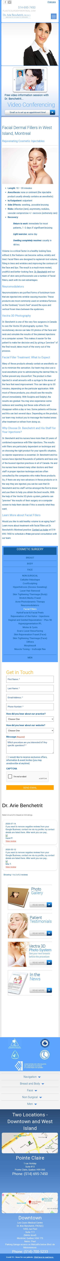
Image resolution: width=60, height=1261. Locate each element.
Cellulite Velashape (30, 579)
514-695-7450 (26, 7)
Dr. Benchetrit (40, 271)
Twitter (9, 2)
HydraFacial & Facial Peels (30, 612)
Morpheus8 (30, 645)
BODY (30, 563)
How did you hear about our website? (25, 725)
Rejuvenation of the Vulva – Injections (30, 616)
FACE (30, 569)
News (30, 984)
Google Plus (14, 2)
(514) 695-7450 (36, 1174)
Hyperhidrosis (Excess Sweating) (30, 587)
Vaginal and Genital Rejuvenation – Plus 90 (30, 620)
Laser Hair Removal (30, 590)
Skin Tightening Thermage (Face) (30, 638)
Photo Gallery (30, 899)
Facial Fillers (30, 609)
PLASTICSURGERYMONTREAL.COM (19, 11)
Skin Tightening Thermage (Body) (30, 594)
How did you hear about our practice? (26, 714)
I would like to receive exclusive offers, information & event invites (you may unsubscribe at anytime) (26, 760)
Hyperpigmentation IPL (30, 623)
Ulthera (30, 642)
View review (11, 841)
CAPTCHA (11, 768)
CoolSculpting (30, 583)
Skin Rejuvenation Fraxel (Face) (30, 634)
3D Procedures (30, 956)
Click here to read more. (44, 1257)
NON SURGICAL (30, 575)
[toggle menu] (54, 16)
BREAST (30, 557)
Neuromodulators (30, 605)
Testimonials (30, 927)
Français (52, 2)
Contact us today (40, 529)
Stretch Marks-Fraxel (30, 598)
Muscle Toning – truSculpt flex (30, 649)
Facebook (5, 2)
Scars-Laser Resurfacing (30, 631)
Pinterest (18, 2)
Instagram (23, 2)
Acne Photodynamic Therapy (30, 601)
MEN (30, 657)
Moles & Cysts (30, 627)
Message (15, 736)
